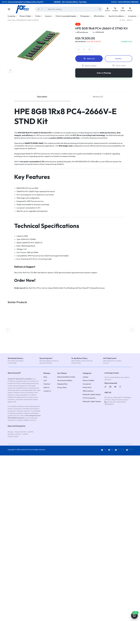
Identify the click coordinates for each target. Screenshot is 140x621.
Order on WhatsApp (104, 73)
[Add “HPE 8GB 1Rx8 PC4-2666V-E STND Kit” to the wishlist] (119, 66)
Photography (84, 16)
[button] (122, 20)
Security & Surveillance (116, 16)
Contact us (47, 391)
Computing (11, 16)
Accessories (132, 16)
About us (46, 387)
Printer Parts (87, 387)
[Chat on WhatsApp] (134, 615)
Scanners (48, 16)
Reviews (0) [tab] (98, 96)
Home (9, 20)
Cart (45, 380)
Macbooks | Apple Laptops (92, 394)
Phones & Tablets (25, 16)
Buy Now (119, 59)
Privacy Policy (62, 387)
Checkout (47, 384)
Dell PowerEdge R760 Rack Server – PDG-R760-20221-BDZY (93, 321)
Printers (38, 16)
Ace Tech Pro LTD (26, 272)
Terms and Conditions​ (64, 380)
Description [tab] (42, 96)
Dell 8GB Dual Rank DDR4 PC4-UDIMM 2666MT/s (45, 337)
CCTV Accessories (89, 398)
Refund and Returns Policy (66, 377)
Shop (13, 20)
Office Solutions (99, 16)
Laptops (85, 377)
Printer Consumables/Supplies (66, 16)
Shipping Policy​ (62, 384)
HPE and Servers (82, 32)
